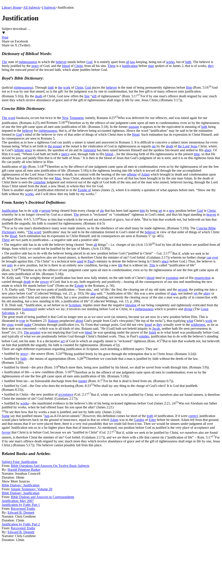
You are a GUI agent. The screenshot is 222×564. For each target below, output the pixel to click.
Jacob (156, 328)
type (22, 321)
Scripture (75, 305)
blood (66, 66)
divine (188, 309)
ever (215, 257)
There (112, 66)
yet (195, 293)
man (151, 66)
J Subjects (49, 7)
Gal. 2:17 (105, 255)
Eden (152, 420)
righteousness (28, 62)
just (46, 416)
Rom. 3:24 (121, 354)
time (197, 154)
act (63, 341)
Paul (91, 261)
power (44, 282)
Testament (76, 118)
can (209, 257)
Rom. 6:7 (130, 381)
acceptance (65, 394)
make (27, 324)
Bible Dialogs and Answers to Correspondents (42, 497)
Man (58, 178)
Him (189, 87)
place (165, 261)
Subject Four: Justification (19, 462)
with (35, 210)
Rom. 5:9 (126, 367)
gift (94, 96)
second (182, 289)
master (82, 381)
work (66, 87)
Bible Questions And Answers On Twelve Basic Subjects (50, 466)
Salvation (8, 313)
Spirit (152, 332)
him (142, 210)
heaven (211, 214)
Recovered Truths (23, 508)
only (10, 265)
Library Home (11, 7)
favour (6, 432)
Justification (10, 210)
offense (132, 174)
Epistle (79, 285)
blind (88, 332)
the (60, 87)
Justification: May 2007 (18, 501)
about (79, 321)
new (172, 210)
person (46, 210)
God (89, 62)
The (4, 62)
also (93, 293)
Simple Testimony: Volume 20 (31, 489)
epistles (144, 336)
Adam (145, 174)
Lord (186, 146)
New (65, 118)
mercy (65, 154)
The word (8, 118)
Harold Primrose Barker (24, 469)
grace (35, 66)
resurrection (202, 278)
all (127, 62)
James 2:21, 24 (109, 407)
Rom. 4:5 (111, 343)
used (80, 261)
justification (130, 66)
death (38, 96)
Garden (139, 420)
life (25, 166)
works (170, 62)
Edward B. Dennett (21, 512)
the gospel (55, 146)
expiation (172, 278)
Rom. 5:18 (104, 374)
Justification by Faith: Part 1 (21, 505)
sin (154, 146)
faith (188, 62)
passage (134, 127)
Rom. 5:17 (109, 98)
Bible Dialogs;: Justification (20, 485)
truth (150, 416)
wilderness (198, 324)
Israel (148, 324)
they (211, 66)
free (87, 96)
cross (10, 324)
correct (193, 416)
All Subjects (31, 7)
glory (207, 150)
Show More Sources (16, 481)
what (189, 321)
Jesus (194, 146)
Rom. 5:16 (110, 92)
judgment (89, 150)
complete (39, 182)
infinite (19, 150)
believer (61, 62)
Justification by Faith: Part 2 (21, 524)
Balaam (53, 321)
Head (135, 134)
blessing (130, 305)
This (152, 265)
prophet (35, 332)
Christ (78, 66)
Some (6, 416)
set (160, 210)
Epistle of (84, 190)
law (132, 62)
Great (204, 309)
